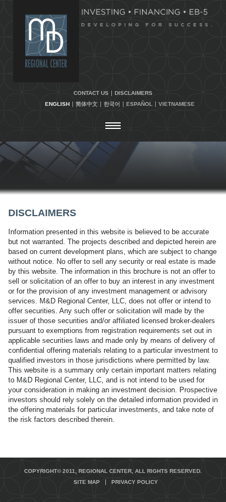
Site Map (87, 482)
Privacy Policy (134, 482)
